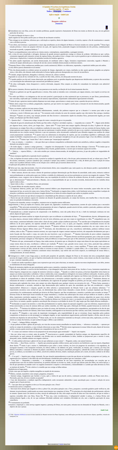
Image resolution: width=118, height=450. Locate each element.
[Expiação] (107, 29)
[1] (9, 414)
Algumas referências (20, 414)
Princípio (57, 11)
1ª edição (61, 444)
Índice (49, 11)
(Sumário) (59, 23)
